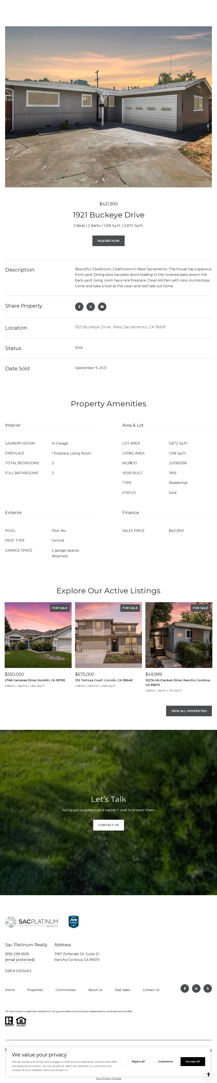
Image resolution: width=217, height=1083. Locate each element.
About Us (95, 990)
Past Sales (122, 990)
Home (10, 990)
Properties (35, 990)
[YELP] (207, 988)
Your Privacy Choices (108, 1078)
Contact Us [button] (108, 825)
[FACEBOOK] (185, 988)
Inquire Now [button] (108, 241)
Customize (165, 1061)
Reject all (138, 1061)
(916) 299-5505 (17, 954)
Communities (66, 990)
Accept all (193, 1061)
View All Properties (189, 711)
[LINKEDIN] (196, 988)
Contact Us (151, 990)
